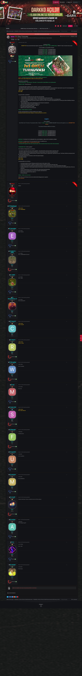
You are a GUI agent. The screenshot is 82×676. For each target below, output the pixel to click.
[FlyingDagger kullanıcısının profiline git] (12, 213)
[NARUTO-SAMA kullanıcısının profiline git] (12, 260)
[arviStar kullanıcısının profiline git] (12, 527)
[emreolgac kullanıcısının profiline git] (12, 236)
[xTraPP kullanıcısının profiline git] (12, 504)
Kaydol (70, 25)
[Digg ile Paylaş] (11, 597)
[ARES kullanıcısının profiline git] (8, 37)
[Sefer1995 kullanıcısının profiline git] (12, 414)
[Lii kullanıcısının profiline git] (12, 549)
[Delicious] (12, 597)
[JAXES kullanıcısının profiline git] (12, 282)
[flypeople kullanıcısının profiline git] (12, 437)
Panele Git (70, 2)
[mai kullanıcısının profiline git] (12, 392)
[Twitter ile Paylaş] (7, 597)
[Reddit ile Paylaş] (14, 597)
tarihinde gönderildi (24, 183)
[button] (78, 13)
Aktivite (63, 2)
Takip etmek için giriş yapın (65, 36)
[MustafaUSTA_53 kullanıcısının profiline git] (12, 306)
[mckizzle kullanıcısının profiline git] (12, 482)
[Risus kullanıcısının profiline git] (12, 191)
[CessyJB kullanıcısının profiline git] (12, 329)
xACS (41, 606)
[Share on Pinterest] (17, 597)
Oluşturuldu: (22, 42)
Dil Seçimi (41, 604)
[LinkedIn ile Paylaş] (16, 597)
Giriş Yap (64, 25)
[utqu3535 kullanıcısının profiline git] (12, 459)
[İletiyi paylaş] (66, 42)
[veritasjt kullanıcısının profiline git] (12, 572)
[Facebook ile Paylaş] (9, 597)
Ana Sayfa (56, 2)
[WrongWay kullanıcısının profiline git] (12, 369)
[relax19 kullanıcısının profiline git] (12, 347)
